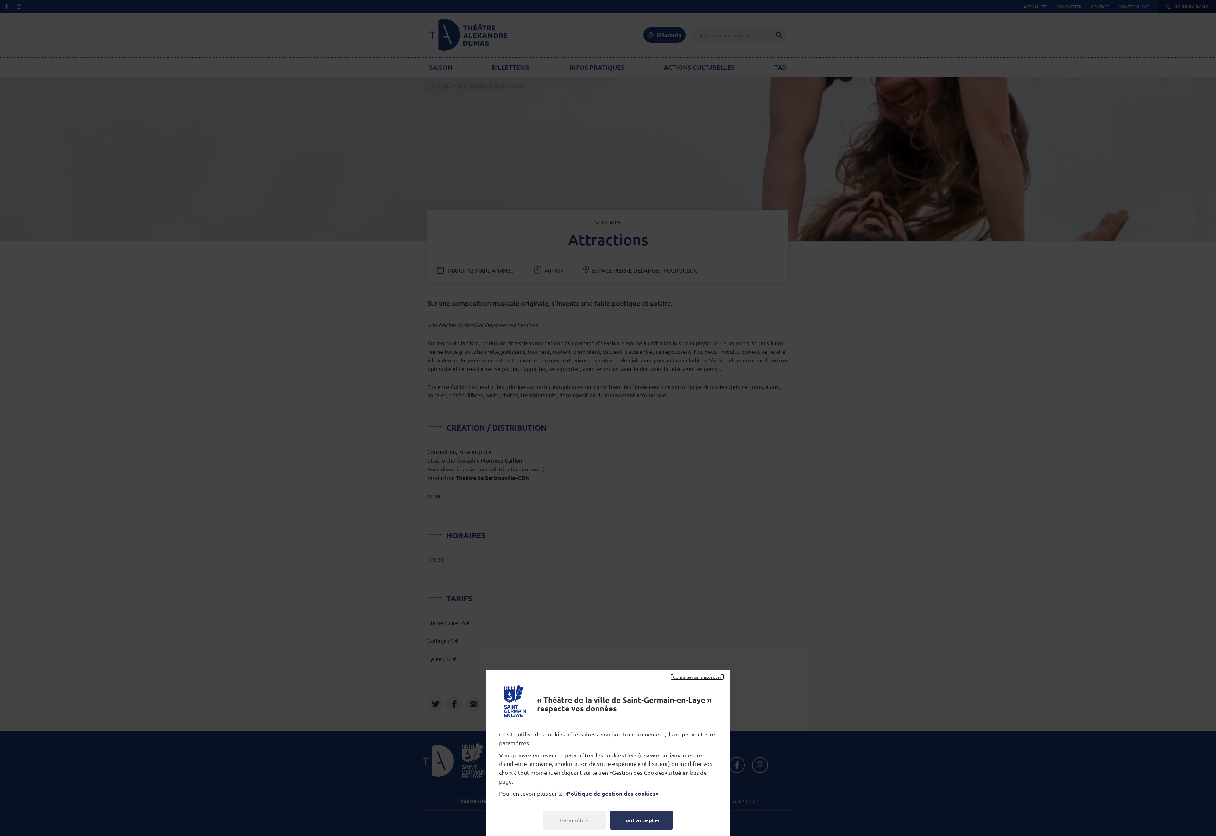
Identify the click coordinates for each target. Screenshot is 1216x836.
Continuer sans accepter (697, 676)
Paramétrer (575, 820)
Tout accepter (641, 820)
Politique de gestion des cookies (611, 793)
